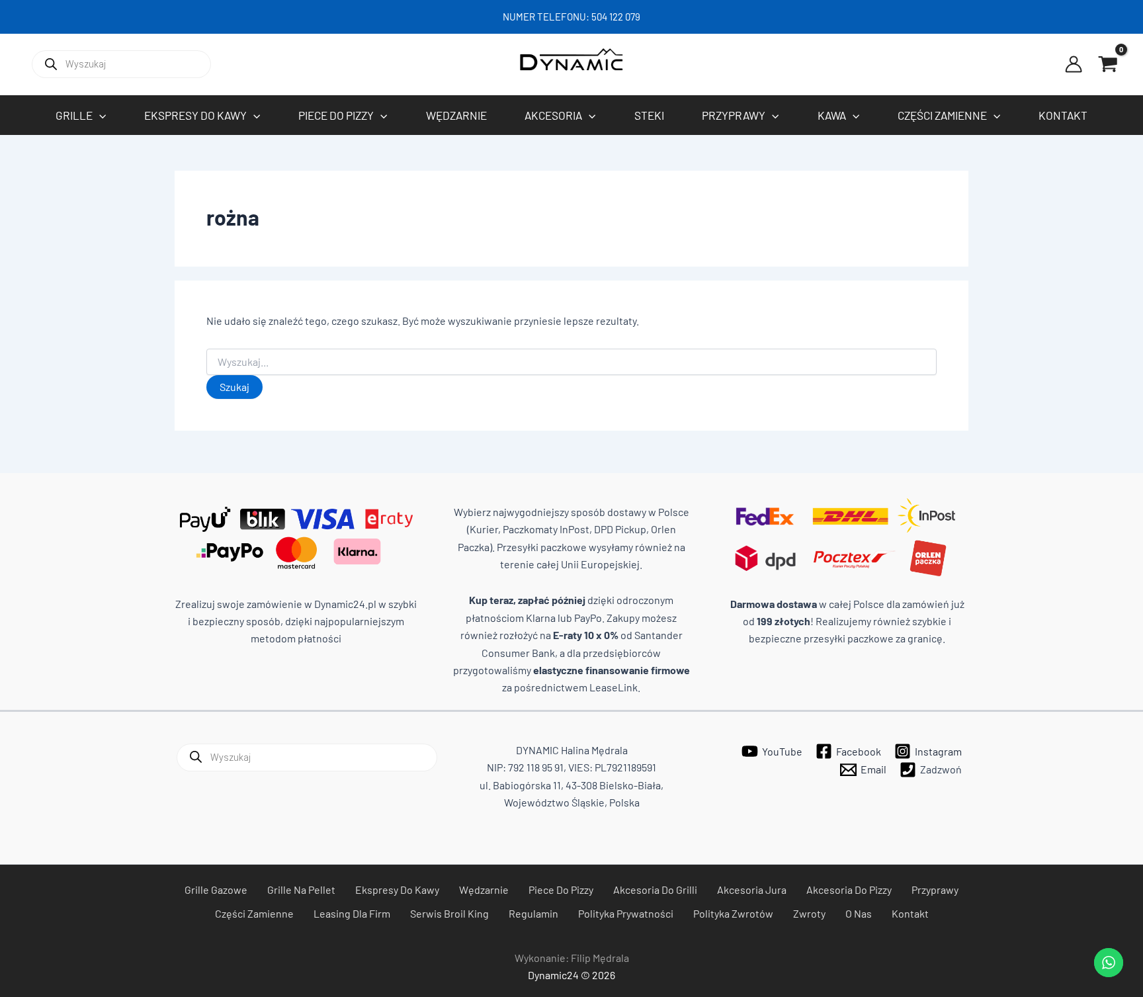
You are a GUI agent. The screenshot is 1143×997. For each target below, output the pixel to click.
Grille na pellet (301, 889)
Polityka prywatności (625, 913)
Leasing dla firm (352, 913)
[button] (99, 115)
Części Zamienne (254, 913)
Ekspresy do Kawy (397, 889)
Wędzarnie (484, 889)
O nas (858, 913)
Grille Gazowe (216, 889)
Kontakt (910, 913)
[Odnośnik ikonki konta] (1073, 64)
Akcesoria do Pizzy (849, 889)
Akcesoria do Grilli (655, 889)
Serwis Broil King (449, 913)
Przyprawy (934, 889)
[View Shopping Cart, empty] (1108, 64)
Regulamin (533, 913)
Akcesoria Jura (751, 889)
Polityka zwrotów (733, 913)
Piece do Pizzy (561, 889)
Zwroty (809, 913)
